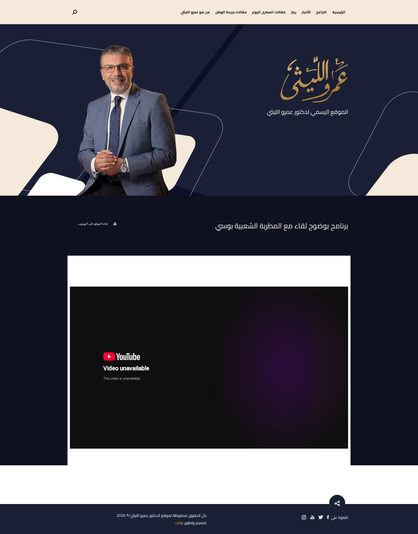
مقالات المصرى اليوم (269, 12)
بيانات (179, 522)
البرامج (321, 12)
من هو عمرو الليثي (195, 12)
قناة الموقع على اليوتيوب (93, 223)
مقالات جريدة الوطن (231, 12)
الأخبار (306, 12)
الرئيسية (338, 12)
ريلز (293, 12)
